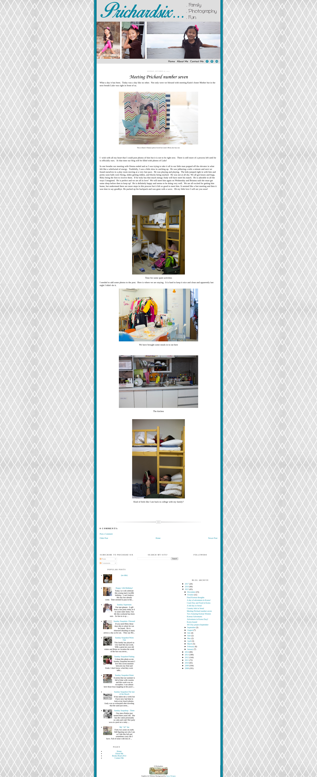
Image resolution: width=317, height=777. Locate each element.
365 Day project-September (197, 625)
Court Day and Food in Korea (198, 603)
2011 (187, 660)
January (190, 649)
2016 (187, 587)
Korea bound (192, 622)
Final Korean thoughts (195, 597)
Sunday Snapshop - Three (124, 710)
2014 (187, 652)
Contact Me (197, 61)
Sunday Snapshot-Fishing (124, 656)
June (189, 636)
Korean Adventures (194, 616)
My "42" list (124, 727)
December (191, 592)
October (190, 595)
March (190, 644)
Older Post (104, 538)
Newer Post (212, 538)
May (189, 638)
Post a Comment (106, 534)
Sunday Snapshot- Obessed (124, 621)
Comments (105, 563)
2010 (187, 663)
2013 (187, 655)
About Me (182, 61)
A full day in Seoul (194, 606)
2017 (187, 584)
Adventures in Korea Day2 (197, 619)
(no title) (124, 575)
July (189, 633)
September (191, 627)
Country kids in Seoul (195, 608)
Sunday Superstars (124, 605)
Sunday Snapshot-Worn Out (124, 639)
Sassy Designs (171, 776)
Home (171, 61)
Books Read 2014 (119, 756)
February (191, 646)
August (190, 630)
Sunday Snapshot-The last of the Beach (124, 693)
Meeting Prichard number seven (158, 77)
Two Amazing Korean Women (199, 614)
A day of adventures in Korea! (199, 600)
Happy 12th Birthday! (124, 588)
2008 (187, 668)
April (189, 641)
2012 (187, 657)
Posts (103, 559)
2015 (187, 589)
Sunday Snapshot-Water (124, 675)
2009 (187, 666)
